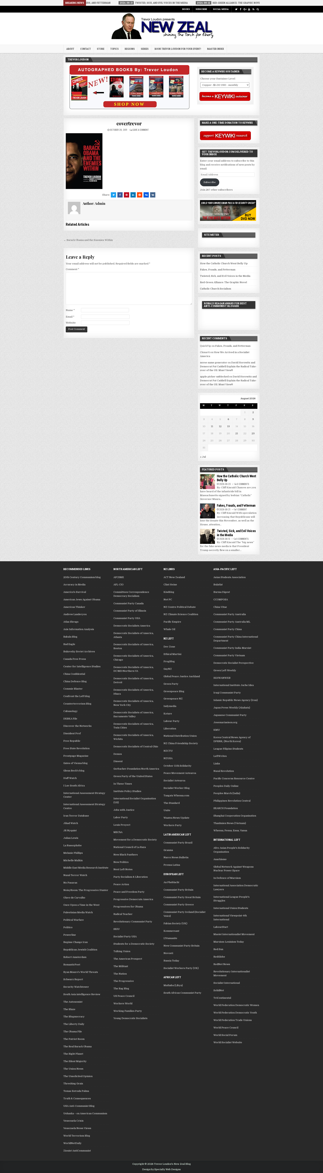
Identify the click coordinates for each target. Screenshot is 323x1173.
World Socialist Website (227, 1042)
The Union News (73, 1068)
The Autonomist (72, 1001)
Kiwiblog (169, 592)
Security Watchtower (76, 986)
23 (253, 433)
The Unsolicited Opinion (78, 1076)
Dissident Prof (72, 733)
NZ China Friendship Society (181, 743)
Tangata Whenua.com (176, 795)
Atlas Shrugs (71, 621)
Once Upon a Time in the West (81, 905)
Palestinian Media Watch (78, 912)
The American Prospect (127, 958)
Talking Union (121, 951)
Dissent (118, 761)
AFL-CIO (118, 584)
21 (236, 433)
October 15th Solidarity (177, 765)
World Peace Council (225, 1027)
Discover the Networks (77, 726)
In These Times (122, 783)
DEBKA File (70, 718)
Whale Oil (169, 629)
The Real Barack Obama (77, 1046)
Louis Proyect (121, 824)
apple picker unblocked (214, 376)
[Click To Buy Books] (129, 108)
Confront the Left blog (76, 696)
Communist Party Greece (179, 904)
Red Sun (218, 949)
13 (228, 426)
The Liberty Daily (73, 1024)
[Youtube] (249, 9)
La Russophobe (72, 845)
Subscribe (201, 9)
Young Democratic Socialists (130, 1018)
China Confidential (74, 674)
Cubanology (70, 711)
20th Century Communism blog (82, 577)
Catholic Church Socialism (215, 288)
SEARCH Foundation (225, 808)
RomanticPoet (71, 964)
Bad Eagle (69, 644)
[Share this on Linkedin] (133, 194)
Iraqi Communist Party (227, 692)
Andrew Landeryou (75, 614)
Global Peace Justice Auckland (182, 676)
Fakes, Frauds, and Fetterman (217, 269)
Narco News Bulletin (176, 857)
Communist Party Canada (128, 603)
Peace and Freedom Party (128, 891)
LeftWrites (220, 756)
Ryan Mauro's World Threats (80, 972)
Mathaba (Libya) (173, 985)
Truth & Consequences (77, 1098)
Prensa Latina (172, 864)
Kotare (168, 713)
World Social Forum (225, 1035)
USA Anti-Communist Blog (79, 1106)
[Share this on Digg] (146, 194)
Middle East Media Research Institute (85, 867)
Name (70, 310)
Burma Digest (221, 592)
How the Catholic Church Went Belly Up (224, 263)
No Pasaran (70, 882)
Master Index (215, 48)
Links (216, 763)
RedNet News (221, 964)
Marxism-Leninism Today (228, 941)
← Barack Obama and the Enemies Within (88, 240)
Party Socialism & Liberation (130, 876)
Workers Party (173, 825)
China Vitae (220, 607)
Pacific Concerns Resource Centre (234, 778)
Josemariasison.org (225, 722)
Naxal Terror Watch (75, 875)
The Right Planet (73, 1053)
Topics (114, 48)
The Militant (120, 966)
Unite (167, 810)
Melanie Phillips (73, 853)
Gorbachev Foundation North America (136, 768)
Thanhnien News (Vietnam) (229, 823)
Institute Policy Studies (127, 791)
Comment (72, 269)
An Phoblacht (171, 882)
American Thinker (74, 607)
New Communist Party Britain (181, 945)
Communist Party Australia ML (231, 621)
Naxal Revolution (223, 771)
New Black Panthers (125, 854)
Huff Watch (70, 778)
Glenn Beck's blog (73, 770)
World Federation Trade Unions (232, 1020)
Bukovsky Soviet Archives (79, 651)
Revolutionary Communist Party (132, 921)
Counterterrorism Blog (77, 703)
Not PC (168, 599)
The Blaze (69, 1009)
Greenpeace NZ (173, 698)
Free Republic (71, 740)
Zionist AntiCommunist (77, 1150)
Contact (85, 48)
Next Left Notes (123, 869)
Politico (68, 927)
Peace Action (121, 884)
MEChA (117, 832)
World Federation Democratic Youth (235, 1012)
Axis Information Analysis (78, 629)
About (70, 48)
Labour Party (171, 721)
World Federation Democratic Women (236, 1005)
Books (186, 9)
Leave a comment (140, 129)
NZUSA (168, 758)
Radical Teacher (123, 914)
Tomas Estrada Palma (76, 1091)
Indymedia (170, 706)
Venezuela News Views (77, 1128)
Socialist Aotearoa (174, 780)
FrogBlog (169, 661)
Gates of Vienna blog (75, 763)
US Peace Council (123, 996)
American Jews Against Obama (81, 599)
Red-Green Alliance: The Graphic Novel (223, 282)
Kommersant (171, 930)
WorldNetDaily (72, 1143)
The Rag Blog (121, 988)
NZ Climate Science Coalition (181, 614)
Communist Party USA (126, 618)
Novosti (168, 953)
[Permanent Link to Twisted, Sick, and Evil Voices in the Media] (207, 536)
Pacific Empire (172, 621)
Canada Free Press (74, 659)
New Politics (121, 862)
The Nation (120, 973)
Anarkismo (220, 859)
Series (145, 48)
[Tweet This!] (113, 194)
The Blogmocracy (73, 1016)
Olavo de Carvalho (74, 897)
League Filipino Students (228, 748)
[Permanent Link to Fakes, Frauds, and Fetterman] (207, 510)
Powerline (69, 934)
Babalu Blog (70, 636)
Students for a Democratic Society (133, 943)
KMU (216, 729)
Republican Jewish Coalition (80, 949)
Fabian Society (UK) (175, 923)
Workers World (122, 1003)
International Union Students (230, 908)
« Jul (203, 456)
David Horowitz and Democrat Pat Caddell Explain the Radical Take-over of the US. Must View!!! (228, 366)
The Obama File (72, 1031)
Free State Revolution (76, 748)
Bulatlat (218, 584)
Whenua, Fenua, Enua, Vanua (230, 830)
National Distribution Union (180, 735)
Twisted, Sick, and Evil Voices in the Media (225, 276)
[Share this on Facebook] (120, 194)
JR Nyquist (70, 830)
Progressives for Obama (128, 906)
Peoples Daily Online (226, 786)
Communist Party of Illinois (129, 610)
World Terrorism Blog (76, 1135)
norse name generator (213, 362)
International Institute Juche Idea (233, 685)
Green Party (171, 683)
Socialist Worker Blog (177, 788)
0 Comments (243, 484)
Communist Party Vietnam (229, 655)
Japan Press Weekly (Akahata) (231, 707)
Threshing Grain (73, 1083)
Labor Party (120, 817)
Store (100, 48)
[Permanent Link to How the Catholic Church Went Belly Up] (207, 481)
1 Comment (241, 509)
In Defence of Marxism (227, 878)
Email (70, 316)
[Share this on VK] (152, 194)
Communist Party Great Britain (182, 897)
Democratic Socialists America (131, 625)
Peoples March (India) (226, 793)
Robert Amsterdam (74, 957)
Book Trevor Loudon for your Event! (178, 48)
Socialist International (226, 982)
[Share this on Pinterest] (126, 194)
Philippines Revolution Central (231, 800)
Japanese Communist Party (230, 715)
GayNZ (168, 668)
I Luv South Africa (74, 785)
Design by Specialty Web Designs (161, 1169)
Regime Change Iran (75, 942)
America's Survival (74, 592)
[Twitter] (236, 9)
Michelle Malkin (73, 860)
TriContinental (222, 997)
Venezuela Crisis (73, 1120)
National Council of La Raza (129, 847)
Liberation (170, 728)
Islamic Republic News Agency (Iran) (235, 700)
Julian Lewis (70, 838)
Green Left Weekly (224, 670)
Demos (117, 754)
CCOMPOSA (220, 599)
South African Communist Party (182, 992)
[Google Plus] (245, 9)
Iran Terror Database (76, 815)
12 (220, 426)
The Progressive (123, 981)
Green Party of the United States (133, 776)
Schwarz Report (73, 979)
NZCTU (168, 750)
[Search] (257, 9)
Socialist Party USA (125, 936)
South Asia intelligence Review (81, 994)
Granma (168, 850)
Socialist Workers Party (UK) (181, 968)
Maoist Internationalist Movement (234, 934)
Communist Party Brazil (178, 842)
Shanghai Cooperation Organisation (234, 815)
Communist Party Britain (178, 889)
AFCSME (118, 577)
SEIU (116, 929)
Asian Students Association (229, 577)
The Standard (172, 803)
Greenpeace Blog (174, 691)
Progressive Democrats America (133, 899)
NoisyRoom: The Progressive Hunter (85, 890)
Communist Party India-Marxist (232, 648)
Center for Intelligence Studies (82, 666)
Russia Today (171, 960)
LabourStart (220, 927)
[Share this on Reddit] (139, 194)
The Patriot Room (73, 1039)
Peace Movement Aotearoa (180, 773)
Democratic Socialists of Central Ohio (135, 746)
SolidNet (218, 990)
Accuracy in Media (74, 584)
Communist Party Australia (229, 614)
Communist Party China (227, 629)
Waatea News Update (176, 817)
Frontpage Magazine (75, 755)
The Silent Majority (75, 1061)
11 (212, 426)
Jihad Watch (70, 823)
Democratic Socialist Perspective (233, 662)
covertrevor (129, 123)
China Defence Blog (75, 681)
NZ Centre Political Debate (180, 607)
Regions (130, 48)
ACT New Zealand (174, 577)
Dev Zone (169, 646)
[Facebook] (240, 9)
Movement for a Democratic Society (135, 839)
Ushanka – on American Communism (85, 1113)
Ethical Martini (172, 654)
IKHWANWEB (221, 677)
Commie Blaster (73, 688)
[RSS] (253, 9)
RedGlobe (219, 956)
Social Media (221, 9)
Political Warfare (73, 919)
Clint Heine (170, 584)
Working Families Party (127, 1011)
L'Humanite (170, 938)
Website (71, 322)
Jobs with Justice (123, 809)
